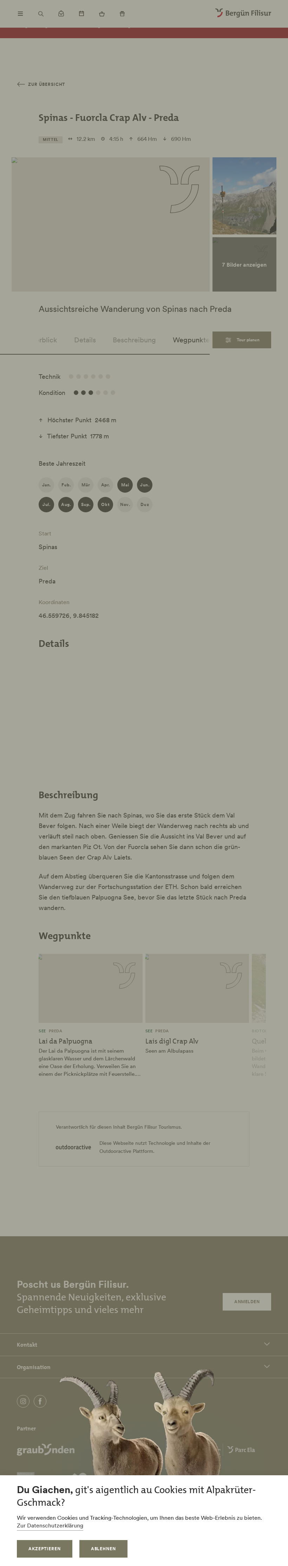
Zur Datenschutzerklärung (50, 1525)
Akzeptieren (44, 1548)
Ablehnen (103, 1548)
